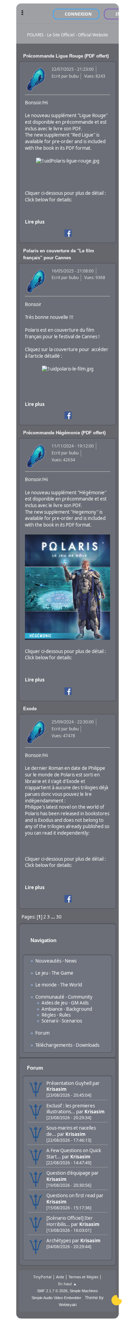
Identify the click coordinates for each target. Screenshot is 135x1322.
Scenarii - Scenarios (62, 1021)
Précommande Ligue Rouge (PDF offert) (66, 56)
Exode (30, 708)
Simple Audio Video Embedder (56, 1298)
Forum (42, 1033)
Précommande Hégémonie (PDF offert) (64, 432)
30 (59, 917)
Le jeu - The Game (54, 973)
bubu (74, 76)
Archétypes (58, 1240)
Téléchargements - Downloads (67, 1045)
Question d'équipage (68, 1173)
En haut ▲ (67, 1283)
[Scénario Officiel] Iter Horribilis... (69, 1221)
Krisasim (56, 1089)
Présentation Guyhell (68, 1083)
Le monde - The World (58, 985)
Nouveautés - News (55, 961)
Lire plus (35, 222)
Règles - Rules (56, 1015)
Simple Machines (84, 1291)
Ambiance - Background (67, 1009)
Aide (60, 1276)
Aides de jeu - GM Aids (65, 1003)
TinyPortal (42, 1276)
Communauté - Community (63, 997)
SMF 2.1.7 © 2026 (52, 1291)
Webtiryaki (67, 1305)
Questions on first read (70, 1195)
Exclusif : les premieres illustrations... (70, 1109)
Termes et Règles (83, 1276)
